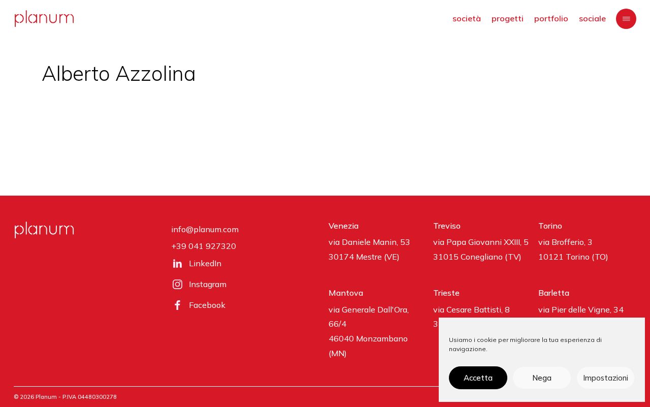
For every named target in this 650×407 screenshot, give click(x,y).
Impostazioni (605, 378)
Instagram (207, 284)
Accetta (478, 378)
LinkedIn (205, 263)
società (466, 18)
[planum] (44, 18)
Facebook (207, 305)
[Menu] (626, 19)
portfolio (551, 18)
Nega (541, 378)
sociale (592, 18)
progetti (508, 18)
